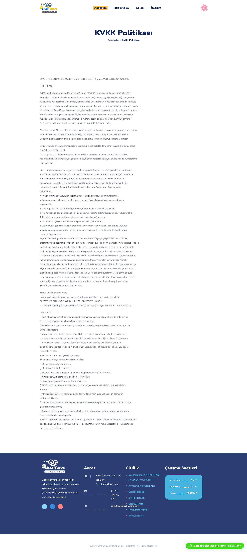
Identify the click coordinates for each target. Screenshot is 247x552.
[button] (215, 546)
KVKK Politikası (136, 515)
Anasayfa (112, 39)
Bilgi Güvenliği (136, 503)
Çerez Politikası (136, 497)
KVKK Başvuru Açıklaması (142, 485)
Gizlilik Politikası (136, 491)
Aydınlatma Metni (138, 509)
